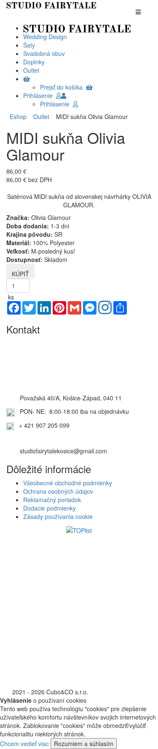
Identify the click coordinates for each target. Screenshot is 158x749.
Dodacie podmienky (49, 508)
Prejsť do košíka (63, 87)
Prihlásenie (39, 95)
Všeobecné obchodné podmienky (67, 483)
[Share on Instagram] (104, 308)
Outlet (39, 116)
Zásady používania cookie (58, 516)
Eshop (18, 116)
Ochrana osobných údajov (58, 491)
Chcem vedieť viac (24, 743)
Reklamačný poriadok (52, 499)
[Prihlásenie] (63, 95)
